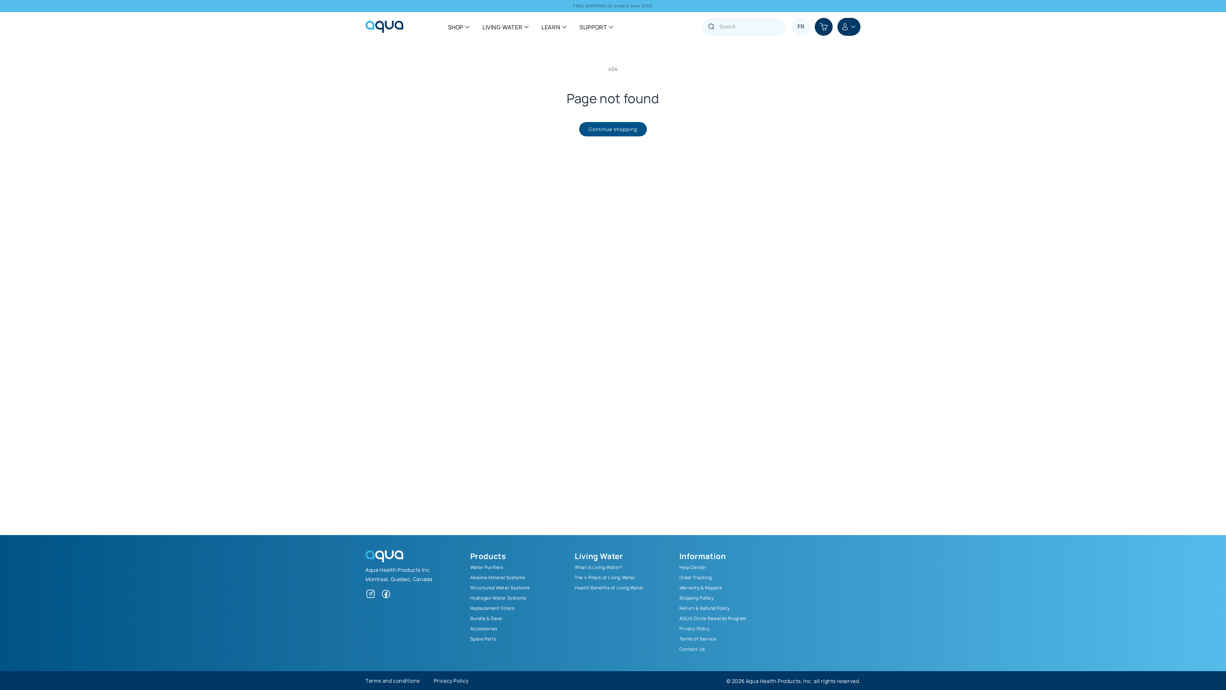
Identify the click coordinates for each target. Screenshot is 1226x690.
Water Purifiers (486, 567)
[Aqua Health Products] (384, 560)
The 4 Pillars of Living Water (605, 577)
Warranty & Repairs (700, 587)
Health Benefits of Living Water (609, 587)
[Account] (848, 27)
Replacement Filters (492, 608)
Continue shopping (613, 129)
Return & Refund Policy (704, 608)
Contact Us (692, 649)
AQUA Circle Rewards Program (712, 618)
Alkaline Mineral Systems (497, 577)
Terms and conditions (393, 680)
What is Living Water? (598, 567)
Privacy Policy (694, 628)
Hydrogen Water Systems (498, 597)
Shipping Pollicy (696, 597)
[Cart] (824, 27)
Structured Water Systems (500, 587)
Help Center (692, 567)
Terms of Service (697, 638)
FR (801, 26)
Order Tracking (695, 577)
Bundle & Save (486, 618)
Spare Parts (483, 638)
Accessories (483, 628)
